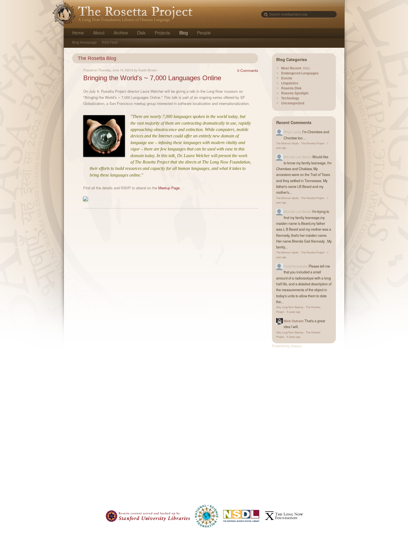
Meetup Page (169, 187)
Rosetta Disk (291, 87)
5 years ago (293, 312)
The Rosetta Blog (97, 58)
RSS (306, 68)
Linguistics (289, 82)
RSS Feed (109, 42)
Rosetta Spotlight (294, 92)
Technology (290, 97)
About (98, 32)
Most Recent (291, 68)
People (204, 32)
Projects (162, 32)
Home (78, 32)
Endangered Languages (300, 73)
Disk (141, 32)
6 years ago (293, 337)
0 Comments (247, 70)
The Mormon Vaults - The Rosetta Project (300, 143)
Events (286, 78)
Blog (183, 32)
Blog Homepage (84, 42)
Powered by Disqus (286, 345)
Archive (121, 32)
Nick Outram (294, 320)
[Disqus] (170, 282)
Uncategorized (292, 102)
